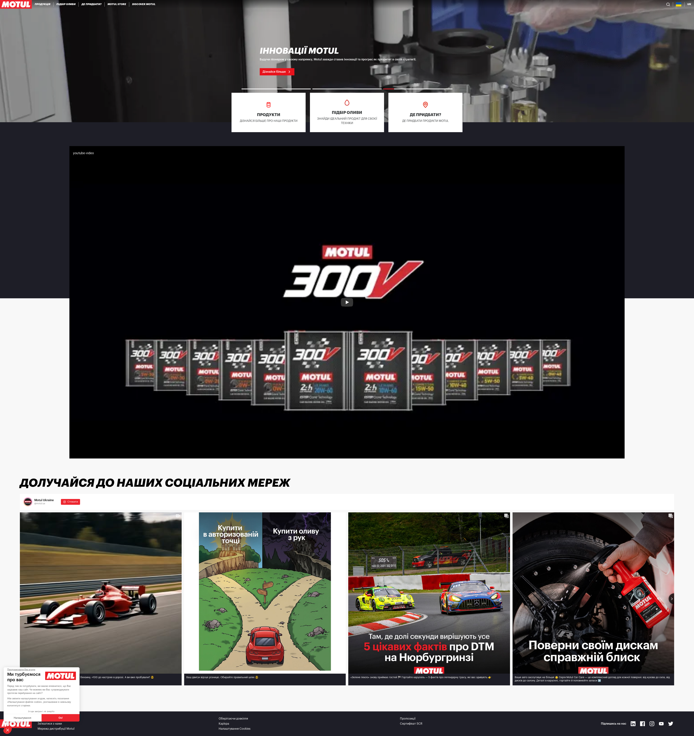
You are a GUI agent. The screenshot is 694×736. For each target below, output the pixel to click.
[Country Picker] (678, 4)
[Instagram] (651, 723)
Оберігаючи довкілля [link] (233, 718)
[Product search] (668, 4)
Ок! (61, 717)
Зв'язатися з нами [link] (50, 723)
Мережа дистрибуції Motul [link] (56, 728)
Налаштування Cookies (234, 728)
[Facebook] (642, 723)
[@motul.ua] (27, 501)
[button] (7, 730)
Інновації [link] (44, 718)
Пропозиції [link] (407, 718)
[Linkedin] (633, 723)
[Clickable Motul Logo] (16, 4)
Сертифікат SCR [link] (411, 723)
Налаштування (22, 717)
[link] (117, 4)
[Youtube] (661, 723)
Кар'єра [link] (224, 723)
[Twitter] (670, 723)
